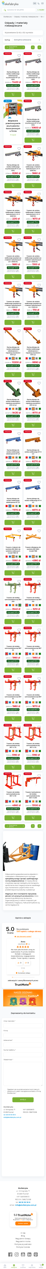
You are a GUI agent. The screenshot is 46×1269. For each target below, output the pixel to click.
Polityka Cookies (23, 1247)
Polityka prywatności (23, 1244)
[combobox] (27, 40)
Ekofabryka (8, 16)
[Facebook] (10, 1254)
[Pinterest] (36, 1254)
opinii (29, 931)
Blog (23, 1236)
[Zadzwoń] (38, 3)
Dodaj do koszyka (12, 374)
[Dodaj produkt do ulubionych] (19, 55)
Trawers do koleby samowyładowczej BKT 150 (33, 599)
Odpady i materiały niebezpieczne (26, 16)
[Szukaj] (4, 10)
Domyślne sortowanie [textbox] (22, 40)
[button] (12, 94)
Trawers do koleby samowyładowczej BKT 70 (33, 648)
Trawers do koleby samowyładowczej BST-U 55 (33, 745)
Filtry (41, 10)
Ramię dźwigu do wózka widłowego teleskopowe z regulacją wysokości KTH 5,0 (13, 351)
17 (32, 47)
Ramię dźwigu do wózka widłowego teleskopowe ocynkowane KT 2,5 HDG (33, 75)
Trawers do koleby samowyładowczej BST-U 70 (13, 745)
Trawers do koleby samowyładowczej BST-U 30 (13, 794)
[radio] (6, 358)
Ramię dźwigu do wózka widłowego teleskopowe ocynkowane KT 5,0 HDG (13, 75)
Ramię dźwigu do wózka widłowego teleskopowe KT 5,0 (13, 452)
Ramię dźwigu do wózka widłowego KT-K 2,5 (33, 500)
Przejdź (13, 135)
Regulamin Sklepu (23, 1239)
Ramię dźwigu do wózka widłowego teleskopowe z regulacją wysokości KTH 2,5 (33, 351)
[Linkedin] (29, 1254)
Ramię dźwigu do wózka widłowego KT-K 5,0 (33, 452)
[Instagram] (17, 1254)
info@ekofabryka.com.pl (12, 1117)
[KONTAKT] (42, 3)
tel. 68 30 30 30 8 (10, 1114)
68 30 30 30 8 (24, 1202)
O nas (23, 1233)
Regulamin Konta (23, 1241)
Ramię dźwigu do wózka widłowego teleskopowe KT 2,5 (13, 500)
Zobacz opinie (23, 1223)
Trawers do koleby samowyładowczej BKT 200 (13, 599)
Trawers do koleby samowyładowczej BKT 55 (13, 696)
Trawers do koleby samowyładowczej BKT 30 (33, 696)
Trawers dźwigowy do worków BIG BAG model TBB (33, 549)
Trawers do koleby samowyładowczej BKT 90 (13, 648)
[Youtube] (23, 1254)
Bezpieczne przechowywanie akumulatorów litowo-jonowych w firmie (13, 126)
